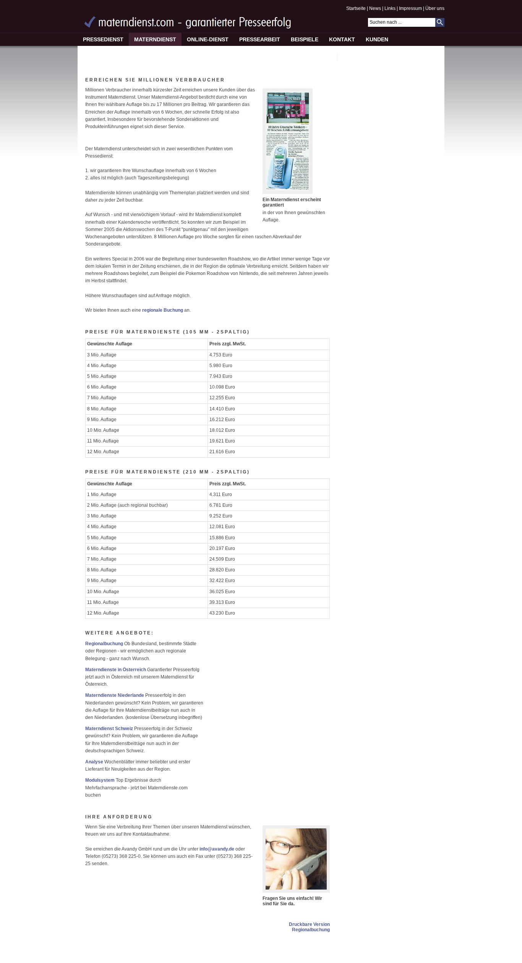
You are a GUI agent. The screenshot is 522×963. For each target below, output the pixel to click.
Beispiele (304, 39)
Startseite (356, 8)
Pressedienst (103, 39)
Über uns (434, 8)
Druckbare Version (309, 924)
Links (390, 8)
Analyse (94, 762)
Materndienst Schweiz (109, 728)
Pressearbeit (259, 39)
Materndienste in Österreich (115, 669)
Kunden (377, 39)
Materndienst (155, 39)
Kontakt (342, 39)
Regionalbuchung (104, 643)
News (375, 8)
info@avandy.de (217, 849)
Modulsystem (100, 780)
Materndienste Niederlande (114, 695)
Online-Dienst (208, 39)
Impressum (410, 8)
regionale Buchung (162, 310)
